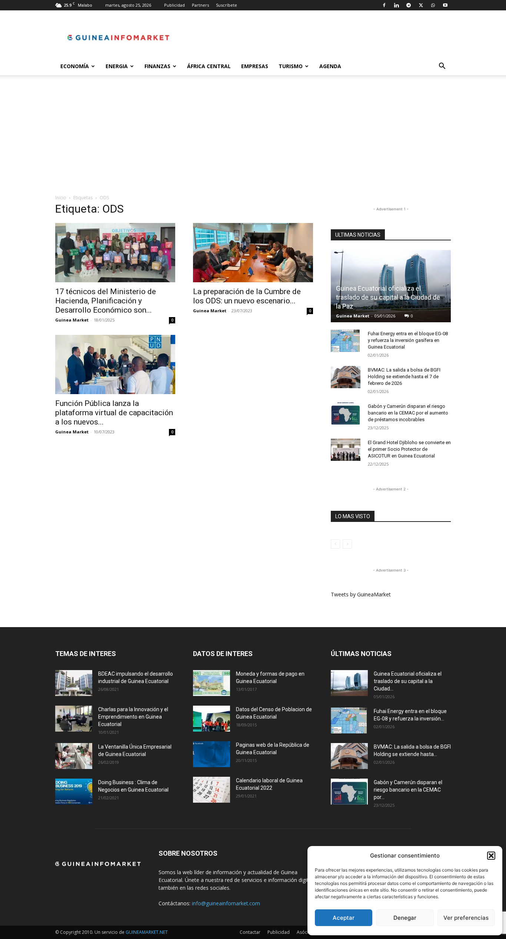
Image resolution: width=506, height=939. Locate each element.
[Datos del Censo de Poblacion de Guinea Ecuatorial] (211, 719)
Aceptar (343, 917)
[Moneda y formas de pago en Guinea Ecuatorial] (211, 683)
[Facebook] (384, 5)
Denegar (404, 917)
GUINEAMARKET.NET (147, 932)
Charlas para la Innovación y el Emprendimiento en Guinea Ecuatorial (133, 716)
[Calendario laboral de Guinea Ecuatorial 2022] (211, 790)
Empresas (254, 66)
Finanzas (157, 66)
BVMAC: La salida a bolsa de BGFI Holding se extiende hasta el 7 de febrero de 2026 (404, 376)
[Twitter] (420, 5)
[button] (491, 855)
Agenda (330, 66)
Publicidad (174, 5)
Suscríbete (226, 5)
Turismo (291, 66)
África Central (209, 66)
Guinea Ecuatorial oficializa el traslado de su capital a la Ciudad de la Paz (388, 297)
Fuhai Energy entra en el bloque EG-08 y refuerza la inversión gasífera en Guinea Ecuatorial (408, 340)
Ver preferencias (466, 917)
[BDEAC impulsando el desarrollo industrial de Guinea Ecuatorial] (73, 683)
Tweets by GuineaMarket (361, 594)
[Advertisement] (253, 138)
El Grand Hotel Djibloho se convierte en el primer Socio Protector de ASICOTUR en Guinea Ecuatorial (409, 449)
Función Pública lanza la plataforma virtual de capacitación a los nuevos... (114, 412)
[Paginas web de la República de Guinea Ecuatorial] (211, 754)
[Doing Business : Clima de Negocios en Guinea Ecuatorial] (73, 792)
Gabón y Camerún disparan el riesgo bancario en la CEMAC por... (408, 789)
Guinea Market (72, 320)
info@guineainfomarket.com (226, 903)
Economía (74, 66)
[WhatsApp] (433, 5)
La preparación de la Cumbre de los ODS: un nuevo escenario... (247, 296)
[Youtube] (445, 5)
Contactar (250, 932)
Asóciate (306, 932)
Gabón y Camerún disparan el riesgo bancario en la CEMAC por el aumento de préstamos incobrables (408, 412)
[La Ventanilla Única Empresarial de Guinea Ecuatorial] (73, 756)
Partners (200, 5)
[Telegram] (408, 5)
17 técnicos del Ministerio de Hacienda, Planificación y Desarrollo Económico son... (105, 300)
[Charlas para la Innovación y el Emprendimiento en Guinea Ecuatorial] (73, 719)
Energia (117, 66)
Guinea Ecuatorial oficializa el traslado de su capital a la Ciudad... (408, 681)
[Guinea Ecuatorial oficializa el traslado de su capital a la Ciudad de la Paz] (349, 683)
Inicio (60, 197)
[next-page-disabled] (347, 544)
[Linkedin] (396, 5)
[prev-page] (335, 544)
